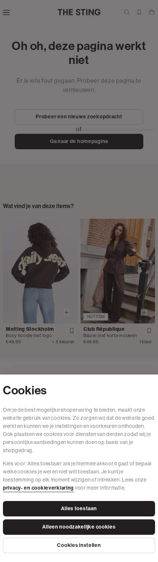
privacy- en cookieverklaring (38, 488)
